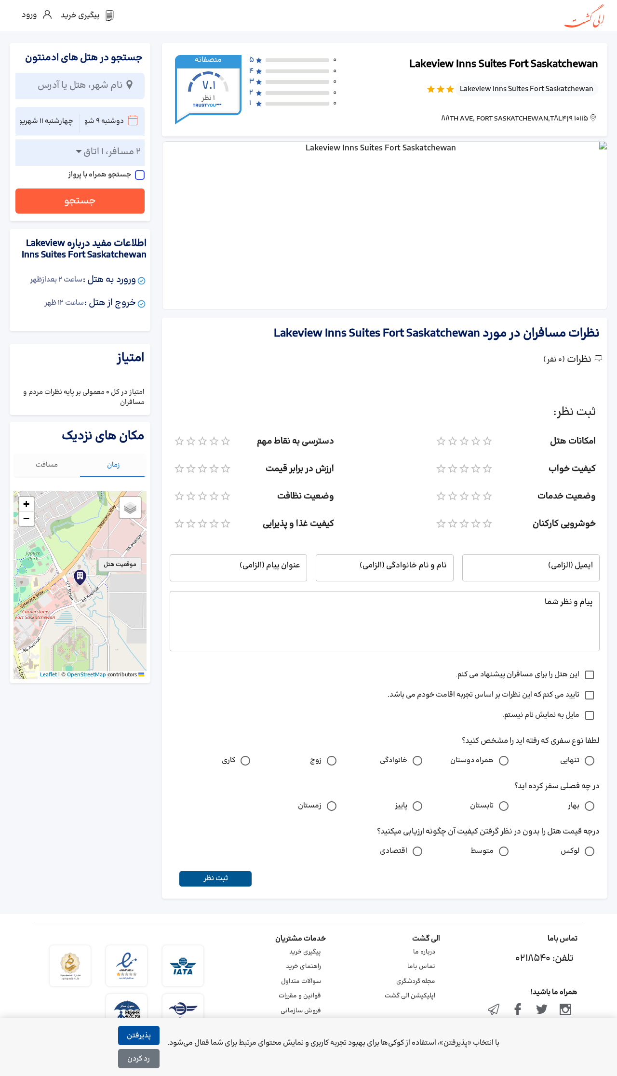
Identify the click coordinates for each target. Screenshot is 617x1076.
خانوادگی (393, 760)
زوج (316, 760)
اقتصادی (393, 851)
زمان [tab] (113, 465)
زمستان (310, 805)
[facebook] (518, 1010)
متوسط (482, 851)
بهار (573, 805)
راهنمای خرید (303, 966)
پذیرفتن (139, 1035)
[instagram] (565, 1010)
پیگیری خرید (305, 952)
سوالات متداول (301, 981)
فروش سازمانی (301, 1011)
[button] (80, 577)
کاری (228, 760)
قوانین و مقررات (300, 996)
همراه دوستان (472, 760)
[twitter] (542, 1010)
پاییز (401, 805)
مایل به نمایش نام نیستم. (540, 715)
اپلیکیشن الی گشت (410, 996)
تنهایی (569, 760)
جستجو (80, 201)
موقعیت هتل (120, 564)
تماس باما (421, 966)
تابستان (482, 805)
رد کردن (138, 1058)
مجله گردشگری (415, 981)
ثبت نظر (215, 878)
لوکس (570, 851)
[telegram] (494, 1010)
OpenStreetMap (86, 675)
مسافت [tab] (47, 465)
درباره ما (424, 952)
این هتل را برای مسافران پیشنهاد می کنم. (517, 674)
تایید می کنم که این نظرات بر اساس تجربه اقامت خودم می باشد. (483, 694)
